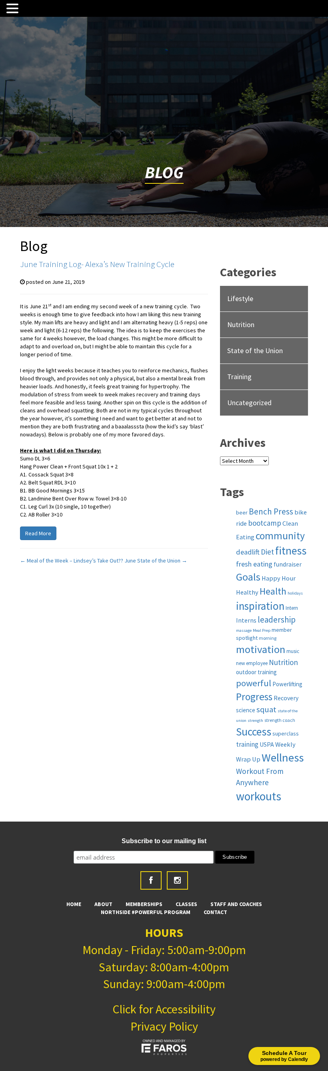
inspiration (260, 606)
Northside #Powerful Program (145, 912)
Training (239, 376)
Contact (215, 912)
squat (266, 709)
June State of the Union (155, 560)
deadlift (248, 552)
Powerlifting (287, 684)
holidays (295, 593)
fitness (290, 551)
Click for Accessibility (164, 1009)
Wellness (283, 757)
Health (273, 591)
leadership (277, 619)
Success (253, 732)
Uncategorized (249, 402)
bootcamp (264, 523)
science (245, 710)
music (292, 651)
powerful (253, 683)
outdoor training (256, 672)
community (280, 535)
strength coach (279, 720)
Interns (246, 620)
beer (242, 512)
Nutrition (240, 324)
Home (73, 904)
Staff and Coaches (236, 904)
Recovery (286, 698)
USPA (267, 744)
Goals (248, 576)
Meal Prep (261, 630)
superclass (285, 733)
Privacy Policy (164, 1026)
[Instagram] (177, 880)
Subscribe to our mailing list (164, 841)
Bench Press (271, 511)
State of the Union (255, 350)
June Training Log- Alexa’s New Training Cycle (97, 264)
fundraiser (288, 564)
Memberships (144, 904)
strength (255, 720)
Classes (186, 904)
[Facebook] (151, 880)
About (103, 904)
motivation (260, 649)
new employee (252, 663)
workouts (258, 796)
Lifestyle (240, 298)
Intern (292, 608)
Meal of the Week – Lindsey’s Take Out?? (71, 560)
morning (267, 638)
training (247, 744)
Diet (267, 552)
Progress (254, 696)
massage (244, 630)
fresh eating (254, 564)
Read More (38, 533)
